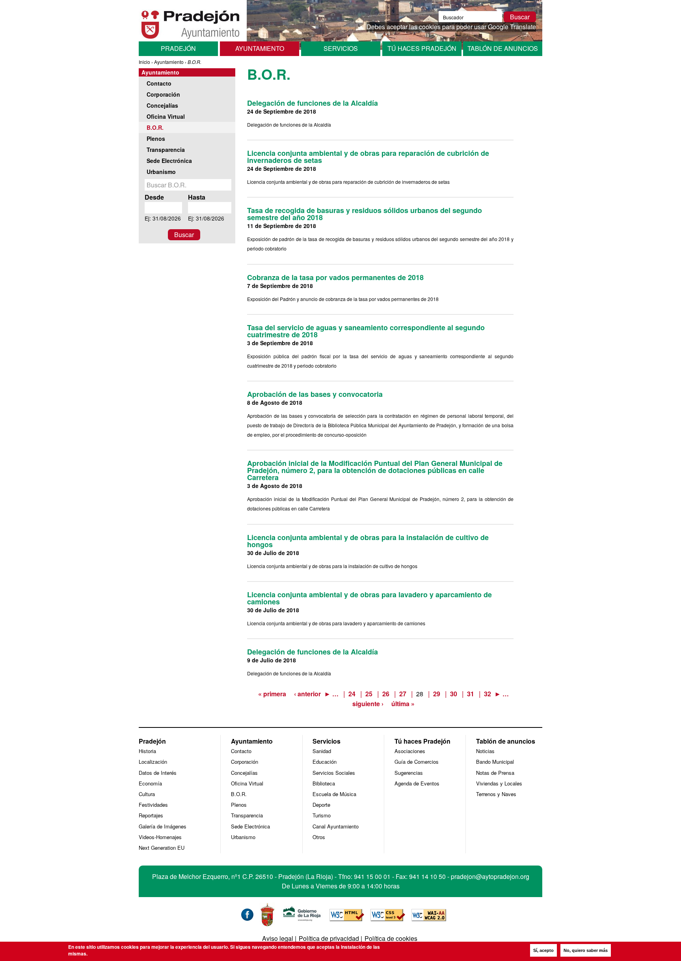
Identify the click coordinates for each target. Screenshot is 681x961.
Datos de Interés (158, 772)
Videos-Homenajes (160, 837)
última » (403, 703)
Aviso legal (277, 938)
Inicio (144, 61)
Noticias (485, 751)
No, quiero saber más (586, 950)
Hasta (196, 197)
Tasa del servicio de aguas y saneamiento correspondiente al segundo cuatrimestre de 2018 (366, 331)
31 (470, 693)
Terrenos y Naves (496, 794)
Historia (147, 751)
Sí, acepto (543, 950)
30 (453, 693)
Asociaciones (409, 751)
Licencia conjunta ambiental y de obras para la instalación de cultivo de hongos (368, 541)
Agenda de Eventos (416, 783)
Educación (325, 761)
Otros (319, 837)
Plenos (156, 138)
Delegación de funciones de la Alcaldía (312, 103)
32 (487, 693)
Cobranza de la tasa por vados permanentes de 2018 (335, 277)
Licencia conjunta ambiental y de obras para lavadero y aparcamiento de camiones (369, 598)
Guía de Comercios (416, 761)
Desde (154, 197)
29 (436, 693)
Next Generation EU (161, 847)
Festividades (153, 804)
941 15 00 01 (372, 876)
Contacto (159, 83)
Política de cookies (391, 938)
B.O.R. (155, 127)
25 (368, 693)
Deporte (321, 804)
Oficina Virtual (166, 116)
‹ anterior (307, 693)
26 (385, 693)
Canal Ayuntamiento (336, 826)
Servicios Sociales (334, 772)
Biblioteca (324, 783)
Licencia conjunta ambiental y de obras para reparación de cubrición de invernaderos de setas (368, 156)
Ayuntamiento (259, 48)
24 (351, 693)
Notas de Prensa (495, 772)
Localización (153, 761)
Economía (150, 783)
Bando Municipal (495, 761)
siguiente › (367, 703)
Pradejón (178, 48)
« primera (272, 693)
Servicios (341, 48)
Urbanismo (161, 172)
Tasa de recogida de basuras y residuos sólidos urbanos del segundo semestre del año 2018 (364, 213)
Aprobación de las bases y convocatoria (315, 394)
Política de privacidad (329, 938)
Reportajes (151, 815)
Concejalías (162, 105)
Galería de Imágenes (162, 826)
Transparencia (166, 149)
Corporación (163, 94)
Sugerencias (408, 772)
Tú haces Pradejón (421, 48)
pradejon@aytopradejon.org (490, 876)
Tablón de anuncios (502, 48)
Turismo (322, 815)
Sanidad (322, 751)
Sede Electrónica (169, 161)
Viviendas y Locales (499, 783)
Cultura (147, 794)
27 (402, 693)
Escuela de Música (334, 794)
